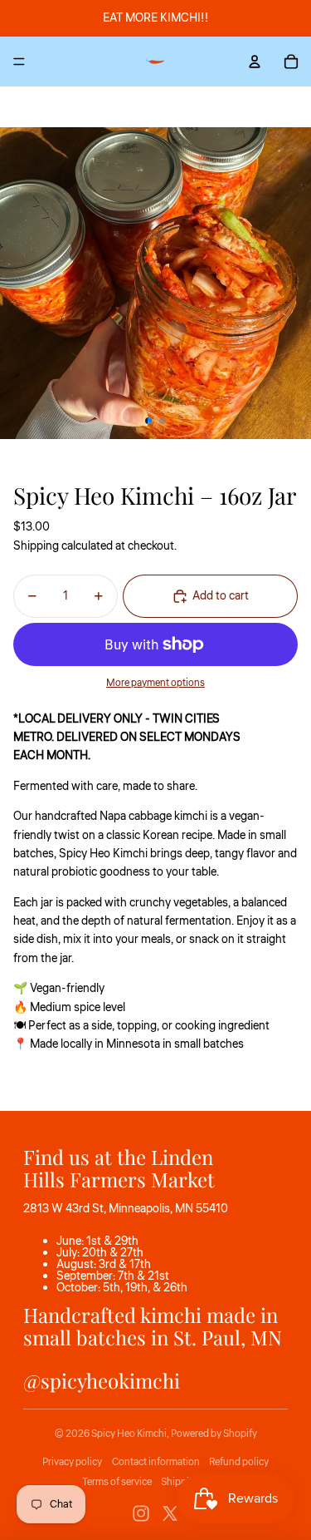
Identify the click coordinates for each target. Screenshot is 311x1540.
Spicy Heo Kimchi (129, 1434)
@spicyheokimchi (101, 1380)
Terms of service (117, 1482)
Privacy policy (72, 1462)
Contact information (156, 1462)
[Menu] (19, 61)
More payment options (155, 683)
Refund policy (239, 1462)
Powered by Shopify (214, 1434)
